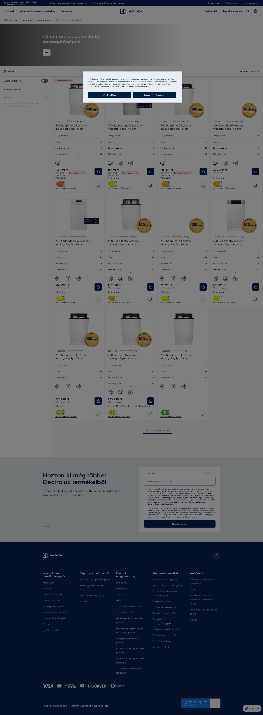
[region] (132, 87)
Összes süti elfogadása (154, 95)
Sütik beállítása (109, 95)
